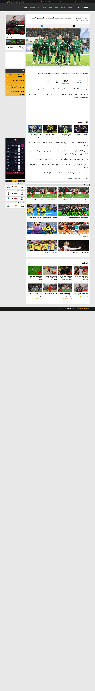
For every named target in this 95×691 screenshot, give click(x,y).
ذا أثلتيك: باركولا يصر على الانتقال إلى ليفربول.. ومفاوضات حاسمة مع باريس (35, 295)
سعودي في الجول (66, 298)
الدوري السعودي (69, 178)
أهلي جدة (85, 178)
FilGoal (83, 21)
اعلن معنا (54, 308)
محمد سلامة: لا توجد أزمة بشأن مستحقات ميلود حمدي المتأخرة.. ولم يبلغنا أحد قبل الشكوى (65, 278)
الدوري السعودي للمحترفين (39, 82)
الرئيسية (70, 7)
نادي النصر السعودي (78, 178)
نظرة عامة (63, 7)
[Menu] (88, 1)
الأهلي (57, 82)
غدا (8, 181)
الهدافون (44, 7)
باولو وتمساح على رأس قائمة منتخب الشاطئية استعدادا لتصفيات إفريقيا (51, 278)
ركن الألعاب (47, 1)
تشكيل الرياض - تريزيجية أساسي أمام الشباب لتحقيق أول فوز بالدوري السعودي (65, 295)
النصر (48, 82)
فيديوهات (58, 1)
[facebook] (9, 1)
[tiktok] (21, 1)
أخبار (69, 1)
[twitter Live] (14, 1)
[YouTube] (19, 1)
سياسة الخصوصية (61, 308)
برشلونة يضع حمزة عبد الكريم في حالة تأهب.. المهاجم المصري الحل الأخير (15, 81)
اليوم (15, 181)
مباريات (64, 1)
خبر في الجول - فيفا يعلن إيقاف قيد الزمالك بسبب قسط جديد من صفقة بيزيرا (20, 36)
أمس (22, 181)
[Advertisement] (77, 110)
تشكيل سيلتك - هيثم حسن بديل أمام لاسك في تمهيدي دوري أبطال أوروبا (81, 278)
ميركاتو (52, 296)
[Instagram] (17, 1)
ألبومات (26, 7)
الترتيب (56, 7)
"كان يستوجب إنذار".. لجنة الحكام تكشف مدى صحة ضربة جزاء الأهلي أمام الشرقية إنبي (10, 36)
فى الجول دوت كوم (83, 308)
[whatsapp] (24, 1)
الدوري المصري (39, 1)
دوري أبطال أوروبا (21, 202)
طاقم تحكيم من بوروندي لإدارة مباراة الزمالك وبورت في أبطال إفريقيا (36, 278)
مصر (74, 1)
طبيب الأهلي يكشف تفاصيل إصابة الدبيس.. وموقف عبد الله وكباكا (81, 294)
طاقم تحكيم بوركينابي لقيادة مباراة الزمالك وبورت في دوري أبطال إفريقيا (10, 48)
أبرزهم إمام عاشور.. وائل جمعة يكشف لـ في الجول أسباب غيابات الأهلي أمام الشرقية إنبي (15, 93)
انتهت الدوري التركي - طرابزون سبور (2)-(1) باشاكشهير (15, 75)
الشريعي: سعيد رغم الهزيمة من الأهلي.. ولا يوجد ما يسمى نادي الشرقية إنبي (15, 86)
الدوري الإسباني (22, 183)
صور (52, 1)
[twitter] (12, 1)
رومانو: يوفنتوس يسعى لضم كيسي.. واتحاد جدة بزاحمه (51, 294)
